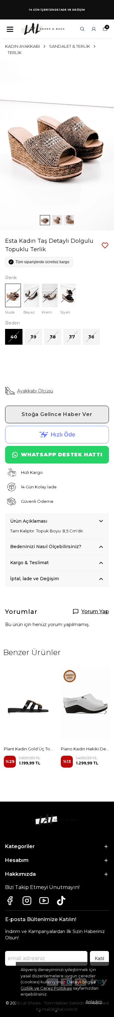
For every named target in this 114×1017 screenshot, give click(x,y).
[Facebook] (10, 900)
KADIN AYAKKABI (22, 46)
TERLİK (15, 52)
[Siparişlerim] (93, 28)
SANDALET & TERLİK (69, 46)
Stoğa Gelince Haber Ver (57, 414)
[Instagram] (27, 900)
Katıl (99, 958)
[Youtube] (44, 900)
